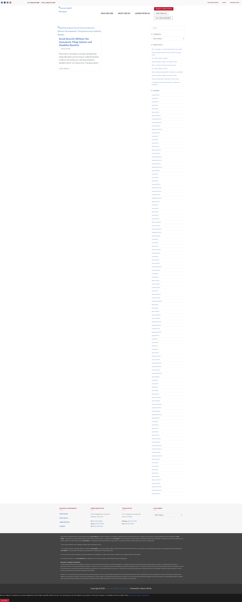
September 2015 (156, 414)
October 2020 (155, 270)
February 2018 (155, 315)
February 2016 (155, 397)
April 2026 (154, 108)
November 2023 (156, 191)
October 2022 (155, 236)
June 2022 (154, 242)
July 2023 (154, 205)
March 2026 (155, 112)
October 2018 (155, 297)
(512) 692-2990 (129, 524)
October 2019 (155, 287)
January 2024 (155, 184)
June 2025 (154, 136)
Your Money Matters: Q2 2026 (160, 58)
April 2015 (154, 431)
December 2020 (156, 266)
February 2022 (155, 249)
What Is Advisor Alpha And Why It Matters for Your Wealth (167, 72)
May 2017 (154, 346)
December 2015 (156, 404)
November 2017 (156, 325)
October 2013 (155, 493)
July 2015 (154, 421)
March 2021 (155, 260)
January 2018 (155, 318)
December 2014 (156, 445)
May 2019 (154, 291)
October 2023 (155, 194)
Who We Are (107, 13)
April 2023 (154, 215)
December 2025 (156, 119)
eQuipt (224, 2)
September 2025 (156, 129)
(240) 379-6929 (99, 524)
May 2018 (154, 304)
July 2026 (154, 98)
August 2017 (155, 335)
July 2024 (154, 174)
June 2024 (154, 177)
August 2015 (155, 418)
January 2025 (155, 153)
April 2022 (154, 246)
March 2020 (155, 280)
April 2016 (154, 390)
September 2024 (156, 167)
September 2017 (156, 332)
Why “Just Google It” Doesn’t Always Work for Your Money (167, 49)
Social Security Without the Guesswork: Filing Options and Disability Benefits (75, 41)
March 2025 (155, 146)
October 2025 (155, 126)
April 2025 (154, 143)
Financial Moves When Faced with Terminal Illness (165, 79)
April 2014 (154, 473)
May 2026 (154, 105)
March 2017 (155, 352)
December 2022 (156, 229)
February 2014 (155, 480)
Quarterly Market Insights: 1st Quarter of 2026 (164, 75)
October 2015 (155, 411)
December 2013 (156, 486)
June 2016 (154, 383)
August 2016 (155, 377)
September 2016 (156, 373)
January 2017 (155, 359)
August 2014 (155, 459)
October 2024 (155, 163)
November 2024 (156, 160)
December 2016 (156, 363)
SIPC (109, 536)
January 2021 (155, 263)
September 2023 (156, 198)
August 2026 (155, 95)
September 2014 (156, 456)
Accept (5, 600)
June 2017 (154, 342)
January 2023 (155, 225)
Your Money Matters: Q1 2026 (159, 68)
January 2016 (155, 400)
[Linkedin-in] (8, 2)
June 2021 (154, 256)
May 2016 (154, 387)
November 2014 (156, 449)
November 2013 (156, 490)
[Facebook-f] (2, 2)
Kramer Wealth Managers (117, 588)
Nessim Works (146, 588)
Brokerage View (234, 2)
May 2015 (154, 428)
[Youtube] (10, 2)
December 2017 (156, 321)
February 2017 (155, 356)
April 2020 (154, 277)
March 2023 (155, 218)
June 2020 (154, 273)
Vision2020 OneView (212, 2)
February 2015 (155, 438)
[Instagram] (5, 2)
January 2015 (155, 442)
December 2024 (156, 157)
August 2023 (155, 201)
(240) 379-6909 (98, 526)
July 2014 (154, 462)
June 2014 (154, 466)
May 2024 (154, 181)
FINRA (105, 536)
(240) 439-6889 (97, 521)
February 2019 (155, 294)
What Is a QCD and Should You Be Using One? (164, 65)
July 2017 (154, 339)
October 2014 (155, 452)
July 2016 (154, 380)
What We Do (124, 13)
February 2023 (155, 222)
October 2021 (155, 253)
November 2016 (156, 366)
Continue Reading (64, 68)
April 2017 (154, 349)
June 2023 (154, 208)
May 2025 (154, 139)
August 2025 (155, 132)
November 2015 (156, 407)
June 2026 (154, 101)
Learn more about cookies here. (139, 595)
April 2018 (154, 308)
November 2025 (156, 122)
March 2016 (155, 394)
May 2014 (154, 469)
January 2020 (155, 284)
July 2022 (154, 239)
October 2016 (155, 370)
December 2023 (156, 187)
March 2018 (155, 311)
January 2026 (155, 115)
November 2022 (156, 232)
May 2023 (154, 212)
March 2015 (155, 435)
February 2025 (155, 150)
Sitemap (62, 526)
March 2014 (155, 476)
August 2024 (155, 170)
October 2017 (155, 328)
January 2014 (155, 483)
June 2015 (154, 425)
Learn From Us (142, 13)
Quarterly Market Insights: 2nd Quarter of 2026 (164, 61)
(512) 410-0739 (132, 521)
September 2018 (156, 301)
